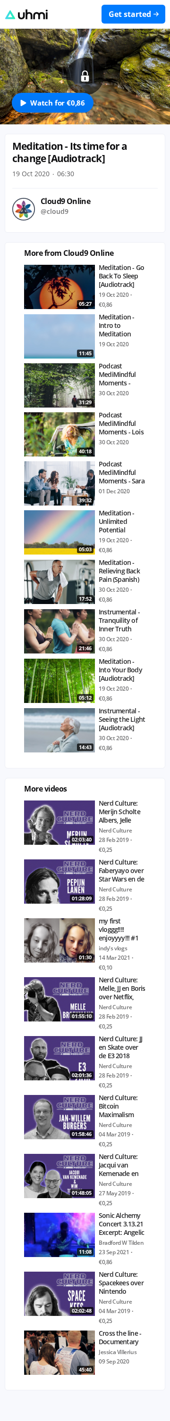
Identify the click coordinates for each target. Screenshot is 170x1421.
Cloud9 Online (65, 201)
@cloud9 (54, 211)
